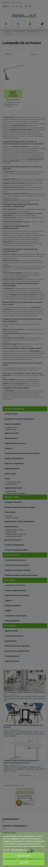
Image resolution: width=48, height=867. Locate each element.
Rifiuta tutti (24, 855)
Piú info (6, 849)
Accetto (24, 862)
